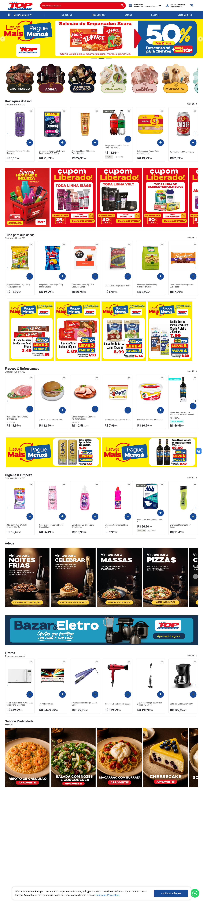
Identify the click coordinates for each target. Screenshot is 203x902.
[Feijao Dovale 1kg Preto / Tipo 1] (118, 258)
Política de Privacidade (108, 895)
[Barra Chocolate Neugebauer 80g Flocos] (183, 258)
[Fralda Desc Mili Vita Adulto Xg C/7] (150, 496)
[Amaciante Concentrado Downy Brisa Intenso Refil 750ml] (52, 124)
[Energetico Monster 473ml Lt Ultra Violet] (20, 124)
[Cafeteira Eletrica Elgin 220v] (183, 675)
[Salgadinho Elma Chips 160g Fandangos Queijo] (20, 258)
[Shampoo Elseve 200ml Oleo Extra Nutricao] (85, 124)
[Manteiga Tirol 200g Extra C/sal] (150, 391)
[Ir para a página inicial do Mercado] (20, 5)
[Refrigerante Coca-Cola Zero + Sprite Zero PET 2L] (118, 122)
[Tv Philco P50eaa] (52, 675)
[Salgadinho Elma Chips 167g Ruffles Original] (52, 258)
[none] (20, 15)
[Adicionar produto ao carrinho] (29, 142)
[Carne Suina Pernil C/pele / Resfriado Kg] (20, 391)
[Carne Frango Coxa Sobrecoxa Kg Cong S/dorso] (85, 391)
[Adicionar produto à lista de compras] (31, 111)
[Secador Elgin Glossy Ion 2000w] (118, 675)
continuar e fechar (171, 893)
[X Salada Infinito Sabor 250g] (52, 391)
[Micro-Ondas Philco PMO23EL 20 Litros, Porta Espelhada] (20, 675)
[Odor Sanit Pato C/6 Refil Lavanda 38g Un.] (20, 498)
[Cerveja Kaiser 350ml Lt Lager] (183, 124)
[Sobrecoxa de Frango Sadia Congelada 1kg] (150, 124)
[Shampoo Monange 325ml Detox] (183, 498)
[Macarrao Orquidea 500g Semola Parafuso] (150, 258)
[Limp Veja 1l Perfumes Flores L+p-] (118, 498)
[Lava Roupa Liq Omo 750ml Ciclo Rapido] (85, 498)
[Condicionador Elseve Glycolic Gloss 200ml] (52, 498)
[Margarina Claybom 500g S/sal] (118, 391)
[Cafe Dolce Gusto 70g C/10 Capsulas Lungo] (85, 258)
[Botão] (195, 893)
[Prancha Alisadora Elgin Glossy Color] (85, 675)
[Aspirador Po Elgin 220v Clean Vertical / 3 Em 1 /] (150, 675)
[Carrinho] (192, 5)
